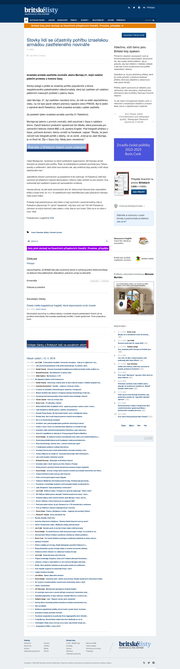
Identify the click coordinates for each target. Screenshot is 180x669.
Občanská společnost (32, 651)
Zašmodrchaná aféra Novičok (54, 555)
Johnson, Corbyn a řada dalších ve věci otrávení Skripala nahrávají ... (61, 562)
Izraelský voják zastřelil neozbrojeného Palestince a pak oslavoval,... (61, 430)
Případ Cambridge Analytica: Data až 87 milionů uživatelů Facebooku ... (61, 558)
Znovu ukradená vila (57, 514)
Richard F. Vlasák (42, 514)
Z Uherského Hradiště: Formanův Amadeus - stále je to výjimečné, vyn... (70, 362)
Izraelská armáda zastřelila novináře (48, 612)
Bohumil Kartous (42, 372)
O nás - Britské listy (73, 643)
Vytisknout (34, 241)
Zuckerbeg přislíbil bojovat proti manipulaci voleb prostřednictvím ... (61, 440)
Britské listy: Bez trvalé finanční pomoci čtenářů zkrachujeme (59, 416)
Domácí (46, 643)
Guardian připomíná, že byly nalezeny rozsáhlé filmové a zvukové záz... (61, 595)
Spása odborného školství (54, 575)
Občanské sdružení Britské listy (49, 663)
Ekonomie (27, 646)
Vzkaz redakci (91, 646)
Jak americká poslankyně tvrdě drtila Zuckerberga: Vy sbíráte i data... (62, 365)
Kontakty (69, 646)
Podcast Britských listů (131, 205)
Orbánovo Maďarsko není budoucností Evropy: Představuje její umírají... (62, 481)
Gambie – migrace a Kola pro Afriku (65, 386)
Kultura (26, 648)
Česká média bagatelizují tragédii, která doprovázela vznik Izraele (61, 305)
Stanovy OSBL (91, 643)
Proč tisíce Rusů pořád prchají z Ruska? (135, 416)
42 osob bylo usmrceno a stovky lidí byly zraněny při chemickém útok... (61, 592)
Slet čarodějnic (40, 606)
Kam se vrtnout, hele (55, 399)
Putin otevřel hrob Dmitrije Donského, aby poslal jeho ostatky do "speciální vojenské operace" (133, 397)
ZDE (52, 217)
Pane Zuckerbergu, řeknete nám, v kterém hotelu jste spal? (58, 443)
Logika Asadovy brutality (44, 572)
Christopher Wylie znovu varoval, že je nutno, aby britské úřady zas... (60, 623)
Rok (138, 425)
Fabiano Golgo (40, 599)
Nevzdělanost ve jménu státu (60, 372)
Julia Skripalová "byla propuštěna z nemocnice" (54, 487)
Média (46, 648)
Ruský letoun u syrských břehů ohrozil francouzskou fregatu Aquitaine (62, 467)
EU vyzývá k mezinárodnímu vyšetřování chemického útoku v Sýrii (60, 582)
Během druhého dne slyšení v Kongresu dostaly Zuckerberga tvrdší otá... (63, 393)
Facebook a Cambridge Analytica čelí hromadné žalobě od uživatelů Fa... (63, 484)
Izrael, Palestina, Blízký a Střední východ (46, 232)
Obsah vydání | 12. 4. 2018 (41, 358)
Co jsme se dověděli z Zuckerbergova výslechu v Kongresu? (58, 389)
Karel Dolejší (41, 437)
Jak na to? (121, 221)
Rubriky (85, 20)
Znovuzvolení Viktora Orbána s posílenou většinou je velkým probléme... (62, 535)
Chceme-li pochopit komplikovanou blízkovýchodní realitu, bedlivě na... (73, 369)
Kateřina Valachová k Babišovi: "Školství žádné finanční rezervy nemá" (62, 521)
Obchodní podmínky (73, 653)
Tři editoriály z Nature (53, 403)
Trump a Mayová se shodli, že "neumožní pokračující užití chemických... (62, 453)
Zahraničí (27, 643)
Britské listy (42, 11)
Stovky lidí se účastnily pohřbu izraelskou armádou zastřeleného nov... (61, 602)
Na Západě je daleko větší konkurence (49, 379)
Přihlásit (150, 7)
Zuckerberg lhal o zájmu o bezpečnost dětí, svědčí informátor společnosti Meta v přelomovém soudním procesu (134, 408)
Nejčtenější (119, 325)
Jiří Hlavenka (40, 589)
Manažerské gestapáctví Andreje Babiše (61, 589)
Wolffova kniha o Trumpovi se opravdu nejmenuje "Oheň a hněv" (68, 491)
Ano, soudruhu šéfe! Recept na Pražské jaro (134, 350)
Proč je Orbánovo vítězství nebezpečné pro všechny (55, 508)
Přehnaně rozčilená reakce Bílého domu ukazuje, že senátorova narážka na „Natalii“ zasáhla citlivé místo (134, 386)
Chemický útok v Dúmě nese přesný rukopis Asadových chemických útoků (74, 579)
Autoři (111, 20)
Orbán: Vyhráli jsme (42, 585)
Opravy (68, 648)
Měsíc (131, 425)
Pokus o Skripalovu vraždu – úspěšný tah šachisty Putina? (68, 511)
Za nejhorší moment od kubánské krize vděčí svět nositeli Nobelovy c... (73, 437)
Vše (145, 425)
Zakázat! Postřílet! (42, 541)
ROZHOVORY (62, 20)
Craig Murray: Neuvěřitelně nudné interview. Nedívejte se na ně (58, 619)
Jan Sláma (39, 575)
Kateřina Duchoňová (43, 386)
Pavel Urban (40, 511)
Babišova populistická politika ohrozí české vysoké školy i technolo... (61, 609)
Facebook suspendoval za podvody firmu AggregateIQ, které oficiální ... (61, 616)
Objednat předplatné (133, 35)
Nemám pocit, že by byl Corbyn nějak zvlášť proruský (63, 528)
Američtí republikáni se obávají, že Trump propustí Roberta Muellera (61, 433)
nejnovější (95, 281)
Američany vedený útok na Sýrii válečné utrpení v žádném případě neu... (74, 382)
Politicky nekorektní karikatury (134, 276)
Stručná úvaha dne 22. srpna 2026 (133, 343)
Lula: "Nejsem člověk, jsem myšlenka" (61, 599)
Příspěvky (121, 20)
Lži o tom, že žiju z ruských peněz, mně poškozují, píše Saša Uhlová (132, 359)
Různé (46, 651)
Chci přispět (139, 192)
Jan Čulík (38, 362)
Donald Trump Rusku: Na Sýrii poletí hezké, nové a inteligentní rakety (61, 413)
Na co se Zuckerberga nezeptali (48, 420)
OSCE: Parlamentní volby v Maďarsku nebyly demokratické (57, 524)
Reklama (69, 651)
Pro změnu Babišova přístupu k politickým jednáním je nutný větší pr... (71, 538)
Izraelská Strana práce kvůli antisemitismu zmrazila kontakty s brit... (61, 450)
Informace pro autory (93, 648)
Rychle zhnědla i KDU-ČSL (45, 518)
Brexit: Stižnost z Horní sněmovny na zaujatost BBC (55, 501)
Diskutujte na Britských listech (61, 460)
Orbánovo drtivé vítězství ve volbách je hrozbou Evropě (55, 551)
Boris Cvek (40, 403)
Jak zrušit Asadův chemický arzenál (49, 457)
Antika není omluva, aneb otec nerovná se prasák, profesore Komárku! (133, 367)
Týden (123, 425)
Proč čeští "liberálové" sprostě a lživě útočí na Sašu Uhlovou (135, 376)
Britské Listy (135, 645)
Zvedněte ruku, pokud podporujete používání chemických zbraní (60, 423)
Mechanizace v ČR (54, 376)
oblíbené (105, 281)
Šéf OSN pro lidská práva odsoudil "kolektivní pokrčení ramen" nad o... (62, 494)
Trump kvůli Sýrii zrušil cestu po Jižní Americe (53, 474)
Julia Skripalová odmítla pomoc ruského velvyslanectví (56, 409)
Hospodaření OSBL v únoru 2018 (48, 626)
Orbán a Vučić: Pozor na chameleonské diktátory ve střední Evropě (61, 426)
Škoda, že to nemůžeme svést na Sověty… (134, 335)
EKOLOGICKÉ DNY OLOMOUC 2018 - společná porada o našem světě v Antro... (65, 406)
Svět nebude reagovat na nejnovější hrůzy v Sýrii (53, 568)
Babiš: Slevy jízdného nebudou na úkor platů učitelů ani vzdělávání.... (60, 565)
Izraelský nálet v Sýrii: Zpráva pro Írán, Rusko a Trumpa (56, 464)
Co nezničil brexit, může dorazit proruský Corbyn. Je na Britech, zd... (71, 531)
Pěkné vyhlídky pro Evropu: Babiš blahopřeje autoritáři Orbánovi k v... (61, 545)
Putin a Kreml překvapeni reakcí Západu (51, 477)
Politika (46, 646)
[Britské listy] (57, 148)
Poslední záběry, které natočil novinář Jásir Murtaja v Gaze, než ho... (61, 497)
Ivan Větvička (132, 364)
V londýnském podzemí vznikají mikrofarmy (52, 447)
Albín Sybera (41, 376)
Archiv (51, 20)
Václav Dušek (41, 399)
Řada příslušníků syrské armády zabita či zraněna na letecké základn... (61, 548)
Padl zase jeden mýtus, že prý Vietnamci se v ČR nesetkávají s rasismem (63, 504)
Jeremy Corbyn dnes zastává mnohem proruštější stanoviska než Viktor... (74, 470)
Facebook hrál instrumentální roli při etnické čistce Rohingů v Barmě (61, 396)
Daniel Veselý (41, 309)
